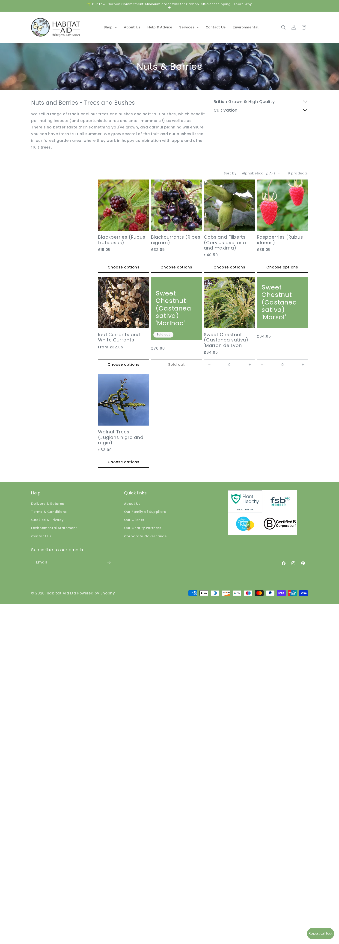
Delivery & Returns (47, 503)
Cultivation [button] (226, 110)
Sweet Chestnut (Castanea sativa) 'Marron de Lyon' (226, 340)
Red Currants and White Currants (119, 337)
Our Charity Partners (142, 528)
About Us (132, 503)
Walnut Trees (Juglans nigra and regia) (120, 437)
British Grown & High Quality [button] (244, 101)
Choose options (124, 267)
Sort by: (230, 173)
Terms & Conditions (49, 511)
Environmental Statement (54, 528)
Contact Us (41, 536)
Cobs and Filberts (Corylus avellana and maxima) (225, 242)
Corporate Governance (145, 536)
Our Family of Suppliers (145, 511)
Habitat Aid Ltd (62, 593)
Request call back (321, 933)
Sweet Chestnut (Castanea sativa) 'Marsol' (279, 302)
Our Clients (134, 520)
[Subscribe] (109, 562)
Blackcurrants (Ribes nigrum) (175, 239)
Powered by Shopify (96, 593)
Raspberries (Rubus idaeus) (280, 239)
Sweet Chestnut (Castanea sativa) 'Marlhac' (173, 308)
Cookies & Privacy (47, 520)
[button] (283, 27)
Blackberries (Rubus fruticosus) (121, 239)
